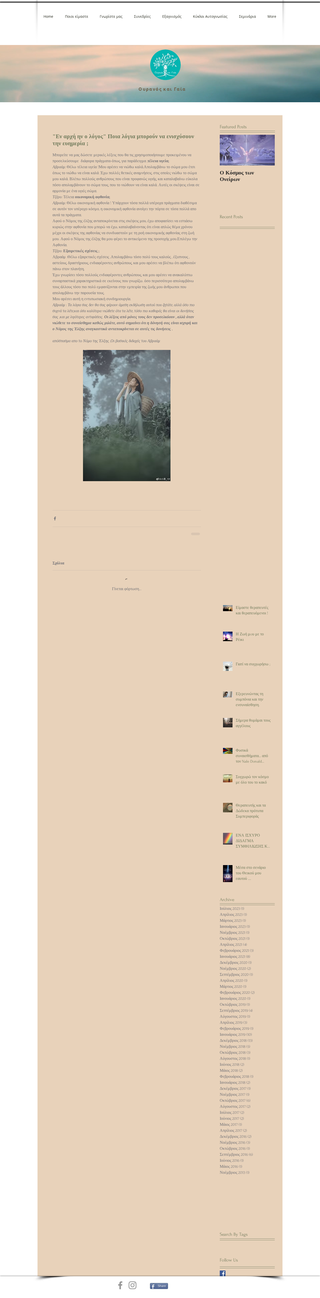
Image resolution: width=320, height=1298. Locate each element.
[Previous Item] (228, 150)
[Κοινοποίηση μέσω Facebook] (54, 518)
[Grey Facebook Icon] (120, 1285)
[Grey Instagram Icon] (132, 1285)
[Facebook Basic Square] (223, 1273)
